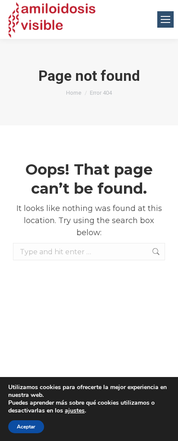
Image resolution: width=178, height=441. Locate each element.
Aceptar (26, 426)
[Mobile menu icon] (165, 19)
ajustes (75, 411)
